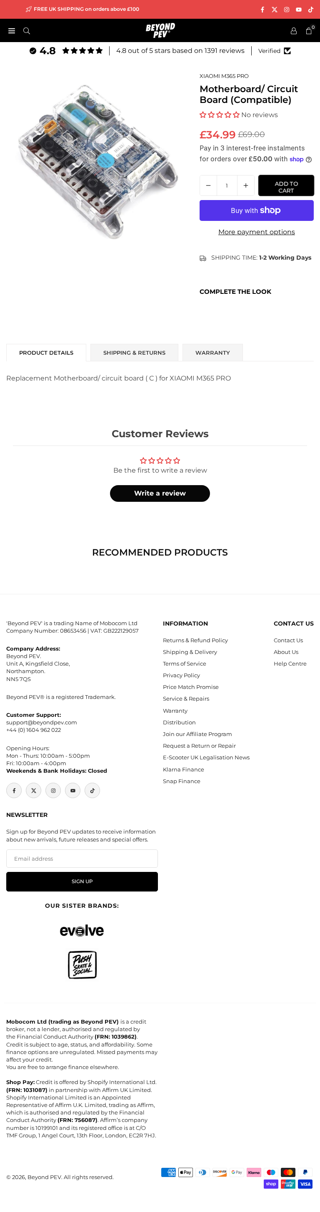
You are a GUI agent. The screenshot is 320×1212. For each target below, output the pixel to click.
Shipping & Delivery (190, 652)
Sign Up (82, 881)
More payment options (256, 232)
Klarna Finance (183, 769)
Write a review (160, 493)
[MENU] (11, 30)
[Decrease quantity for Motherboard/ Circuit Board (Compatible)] (208, 185)
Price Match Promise (191, 687)
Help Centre (290, 663)
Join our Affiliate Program (197, 734)
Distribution (179, 722)
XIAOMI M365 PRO (224, 76)
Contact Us (288, 640)
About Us (286, 652)
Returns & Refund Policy (195, 640)
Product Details (46, 352)
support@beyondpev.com (41, 722)
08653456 (73, 630)
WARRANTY (212, 352)
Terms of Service (184, 663)
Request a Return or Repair (199, 745)
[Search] (26, 30)
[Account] (293, 30)
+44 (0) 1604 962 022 (33, 729)
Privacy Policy (181, 675)
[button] (220, 115)
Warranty (175, 710)
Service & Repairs (186, 698)
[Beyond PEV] (160, 29)
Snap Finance (181, 781)
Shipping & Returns (134, 352)
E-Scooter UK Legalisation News (206, 757)
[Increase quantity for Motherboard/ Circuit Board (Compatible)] (246, 185)
